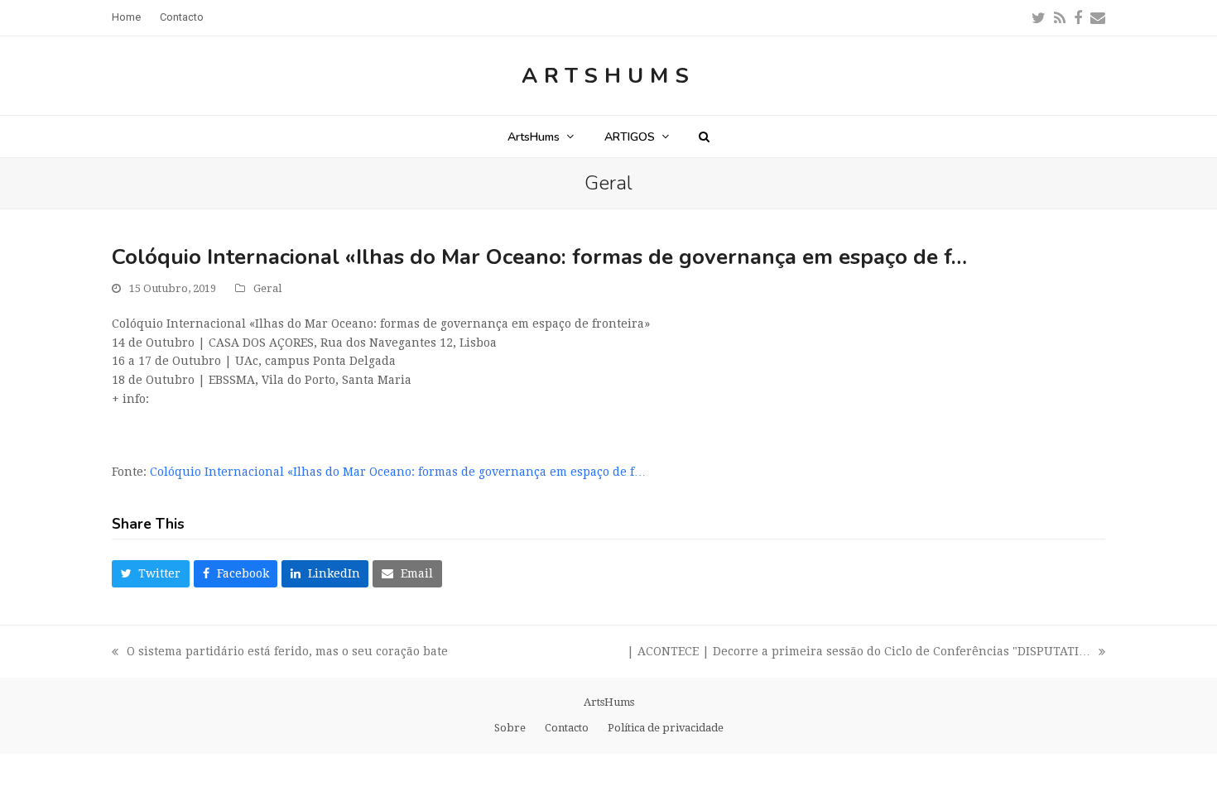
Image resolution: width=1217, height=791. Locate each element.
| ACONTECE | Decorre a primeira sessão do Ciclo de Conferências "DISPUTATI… (858, 653)
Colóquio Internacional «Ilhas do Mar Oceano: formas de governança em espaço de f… (398, 471)
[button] (704, 136)
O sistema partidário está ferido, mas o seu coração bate (280, 653)
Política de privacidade (666, 727)
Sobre (510, 727)
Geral (267, 288)
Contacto (567, 727)
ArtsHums (608, 75)
